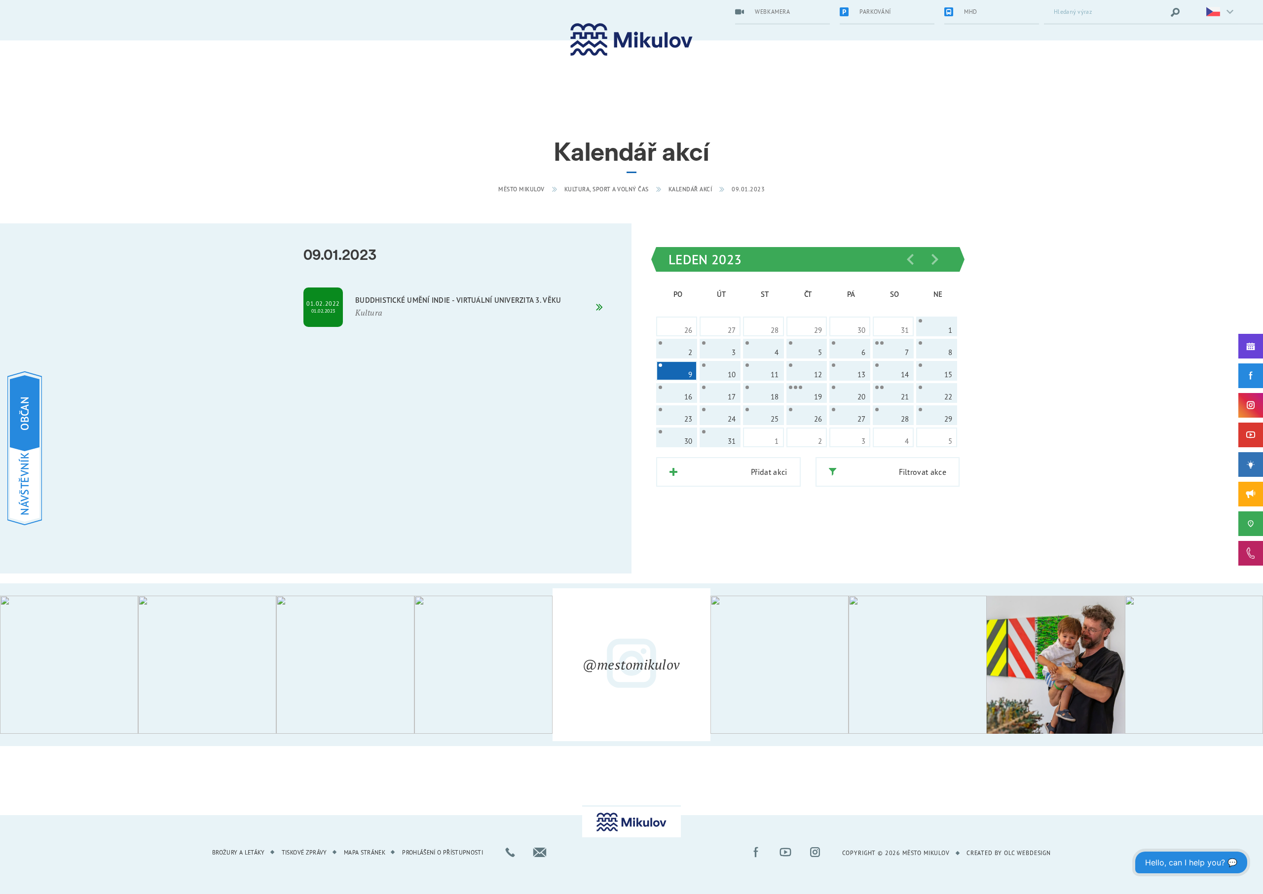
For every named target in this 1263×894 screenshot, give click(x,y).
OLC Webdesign (1027, 853)
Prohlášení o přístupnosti (442, 852)
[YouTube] (1250, 435)
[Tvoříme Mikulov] (1250, 464)
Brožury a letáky (238, 852)
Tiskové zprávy (304, 852)
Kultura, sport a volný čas (606, 189)
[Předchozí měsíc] (910, 259)
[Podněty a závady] (1250, 523)
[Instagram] (1250, 405)
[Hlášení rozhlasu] (1250, 494)
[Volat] (510, 852)
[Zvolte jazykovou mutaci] (1213, 12)
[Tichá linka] (1250, 553)
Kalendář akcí (690, 189)
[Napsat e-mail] (539, 852)
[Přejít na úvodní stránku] (631, 39)
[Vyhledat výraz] (1175, 12)
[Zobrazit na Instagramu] (69, 665)
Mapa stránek (364, 852)
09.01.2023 (748, 189)
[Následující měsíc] (935, 259)
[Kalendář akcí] (1250, 346)
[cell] (936, 326)
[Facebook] (1250, 375)
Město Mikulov (521, 189)
